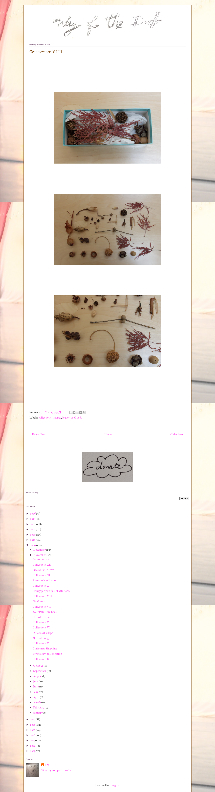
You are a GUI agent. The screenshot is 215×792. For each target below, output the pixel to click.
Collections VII (41, 622)
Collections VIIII (42, 596)
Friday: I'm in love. (43, 569)
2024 (33, 524)
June (36, 686)
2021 (33, 539)
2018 (33, 724)
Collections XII (42, 564)
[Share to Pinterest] (83, 412)
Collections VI (41, 627)
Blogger (114, 785)
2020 (33, 545)
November (40, 555)
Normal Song (41, 638)
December (39, 549)
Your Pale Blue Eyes (45, 611)
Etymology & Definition (47, 653)
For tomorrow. (41, 559)
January (38, 712)
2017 (33, 729)
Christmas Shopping (45, 648)
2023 (33, 529)
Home (108, 434)
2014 (33, 745)
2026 (33, 513)
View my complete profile (56, 770)
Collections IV (41, 659)
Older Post (176, 434)
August (37, 676)
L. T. (47, 765)
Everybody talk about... (46, 580)
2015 (32, 740)
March (37, 702)
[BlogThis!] (74, 412)
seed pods (76, 417)
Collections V (41, 643)
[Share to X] (77, 412)
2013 (32, 751)
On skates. (39, 601)
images (57, 417)
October (38, 665)
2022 (33, 534)
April (36, 697)
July (36, 681)
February (39, 707)
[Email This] (71, 412)
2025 (33, 518)
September (40, 670)
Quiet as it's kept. (43, 633)
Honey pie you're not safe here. (51, 590)
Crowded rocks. (42, 617)
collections (45, 417)
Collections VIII (42, 606)
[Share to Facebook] (80, 412)
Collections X (41, 585)
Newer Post (39, 434)
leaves (66, 417)
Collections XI (41, 575)
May (36, 692)
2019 (33, 719)
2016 (33, 735)
